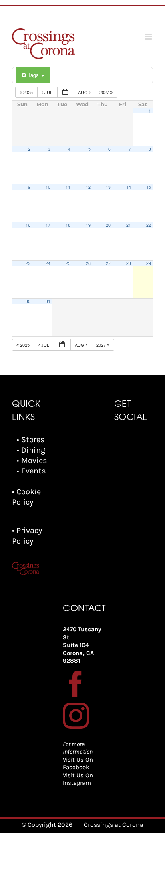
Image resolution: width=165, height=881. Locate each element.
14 (128, 187)
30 (28, 301)
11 (68, 187)
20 (108, 225)
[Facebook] (76, 684)
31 (48, 301)
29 (148, 263)
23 (28, 263)
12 (88, 187)
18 (68, 225)
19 (88, 225)
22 (148, 225)
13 (108, 187)
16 (28, 225)
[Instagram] (76, 716)
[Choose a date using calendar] (65, 92)
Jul (48, 92)
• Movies (32, 460)
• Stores (31, 439)
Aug (83, 92)
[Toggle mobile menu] (149, 36)
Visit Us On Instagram (78, 779)
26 (88, 263)
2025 (28, 92)
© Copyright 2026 (47, 824)
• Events (31, 470)
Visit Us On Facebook (78, 763)
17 (48, 225)
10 (48, 187)
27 (108, 263)
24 (48, 263)
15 (148, 187)
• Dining (31, 450)
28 (128, 263)
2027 (104, 92)
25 (68, 263)
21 (128, 225)
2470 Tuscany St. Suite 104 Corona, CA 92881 (82, 645)
